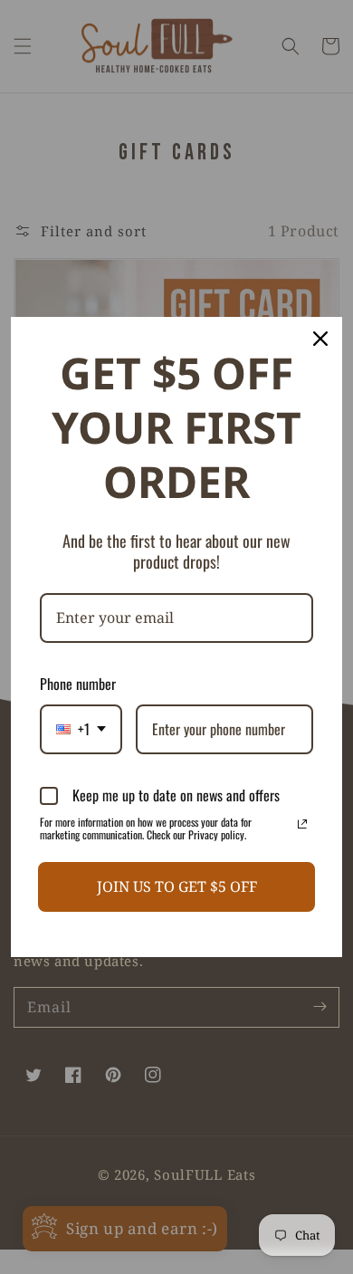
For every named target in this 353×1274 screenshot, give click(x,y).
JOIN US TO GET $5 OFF (177, 886)
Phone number (78, 683)
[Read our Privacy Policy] (302, 824)
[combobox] (81, 729)
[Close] (320, 338)
